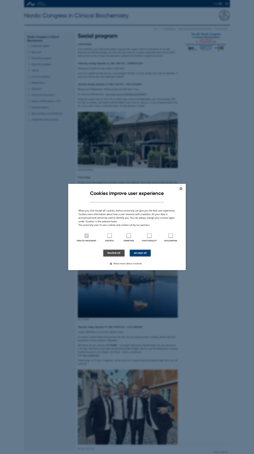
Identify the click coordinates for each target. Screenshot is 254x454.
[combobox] (180, 188)
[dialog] (127, 227)
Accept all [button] (140, 252)
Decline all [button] (113, 252)
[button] (127, 264)
